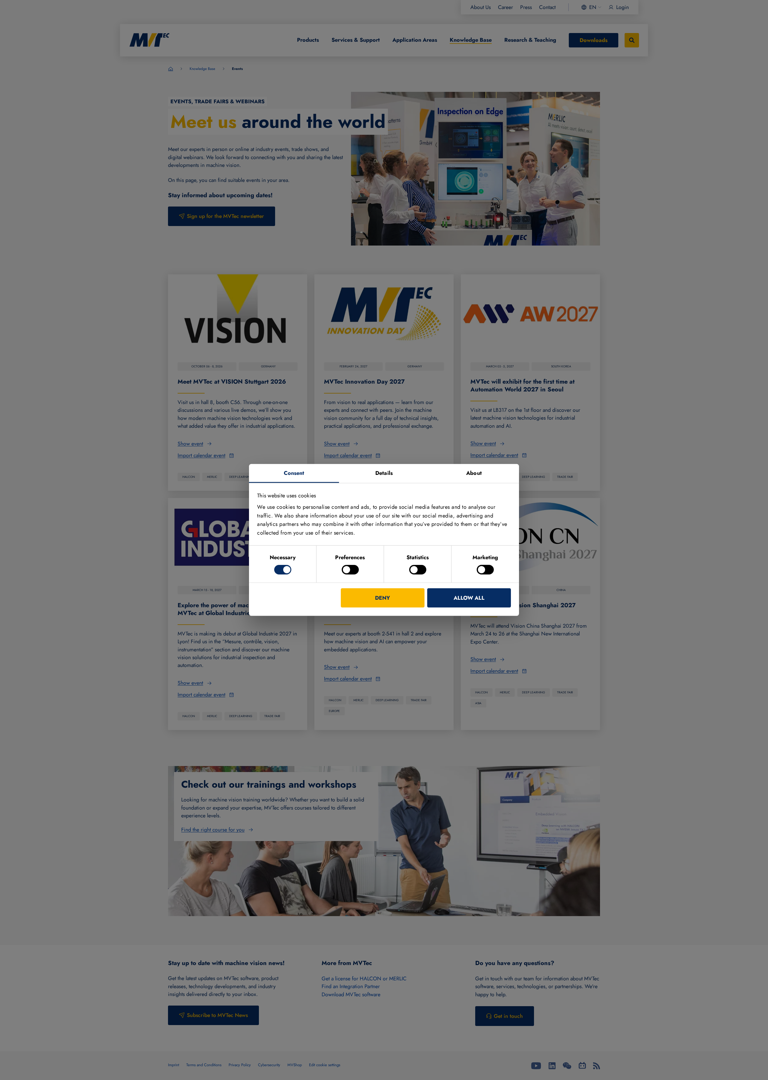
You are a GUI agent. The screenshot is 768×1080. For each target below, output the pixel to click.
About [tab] (474, 473)
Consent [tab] (294, 473)
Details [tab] (384, 473)
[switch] (350, 570)
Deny (382, 598)
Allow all (469, 598)
